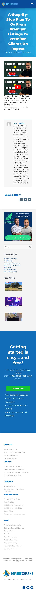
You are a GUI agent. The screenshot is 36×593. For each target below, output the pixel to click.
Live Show (9, 52)
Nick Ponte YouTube (10, 269)
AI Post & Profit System (13, 466)
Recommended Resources (14, 514)
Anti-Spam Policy (10, 543)
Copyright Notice (10, 537)
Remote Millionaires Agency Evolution (14, 490)
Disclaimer (8, 534)
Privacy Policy (9, 531)
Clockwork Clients (11, 455)
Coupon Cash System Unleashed (16, 472)
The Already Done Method (14, 469)
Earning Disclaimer (11, 540)
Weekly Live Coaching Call (12, 265)
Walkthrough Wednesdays (12, 263)
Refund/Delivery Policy (12, 546)
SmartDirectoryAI (10, 449)
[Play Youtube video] (18, 87)
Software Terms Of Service (14, 528)
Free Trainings (8, 261)
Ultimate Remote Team (13, 475)
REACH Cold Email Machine (14, 452)
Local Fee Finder (10, 458)
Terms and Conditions (12, 525)
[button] (32, 4)
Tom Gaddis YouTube (10, 272)
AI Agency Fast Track (10, 258)
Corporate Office (10, 549)
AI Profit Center (10, 486)
